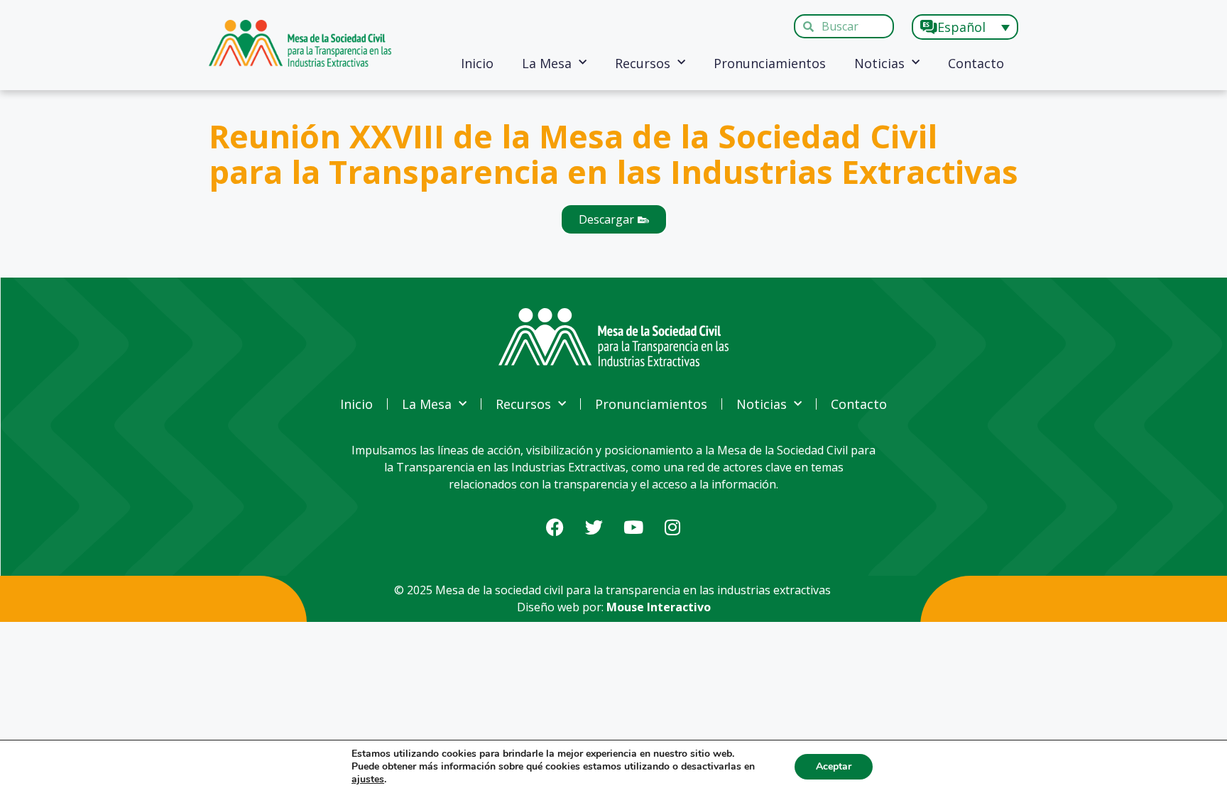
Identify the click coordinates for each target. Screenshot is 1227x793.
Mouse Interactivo (658, 607)
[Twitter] (594, 527)
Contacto (976, 63)
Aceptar (833, 766)
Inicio (477, 63)
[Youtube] (633, 527)
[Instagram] (672, 527)
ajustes (367, 779)
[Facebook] (555, 527)
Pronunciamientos (770, 63)
